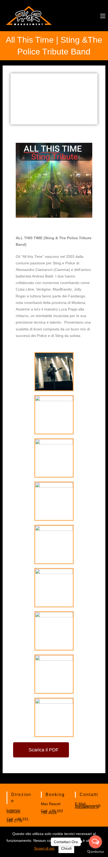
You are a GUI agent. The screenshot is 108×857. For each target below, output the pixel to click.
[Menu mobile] (102, 15)
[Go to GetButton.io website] (95, 851)
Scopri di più (44, 848)
